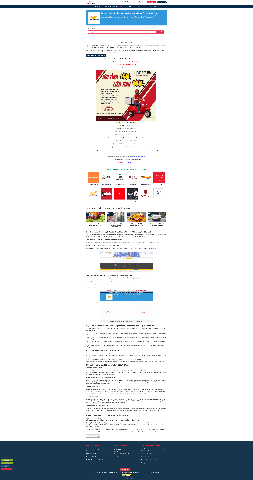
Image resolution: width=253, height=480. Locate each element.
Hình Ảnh (116, 451)
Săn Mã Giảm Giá (156, 472)
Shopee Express (93, 184)
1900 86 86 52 (125, 2)
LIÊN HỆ (149, 6)
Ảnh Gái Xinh (116, 449)
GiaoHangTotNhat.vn (130, 478)
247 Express (146, 201)
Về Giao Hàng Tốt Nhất (102, 472)
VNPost (118, 16)
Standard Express (106, 184)
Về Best (101, 6)
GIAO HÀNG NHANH (118, 147)
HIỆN (98, 436)
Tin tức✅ (116, 456)
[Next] (167, 221)
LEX (158, 201)
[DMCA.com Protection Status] (126, 475)
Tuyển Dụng (138, 472)
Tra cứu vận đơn (7, 463)
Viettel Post (159, 184)
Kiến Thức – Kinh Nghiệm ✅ (120, 453)
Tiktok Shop (133, 201)
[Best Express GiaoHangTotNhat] (91, 2)
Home (96, 6)
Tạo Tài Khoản (122, 6)
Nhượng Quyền (114, 6)
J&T (118, 201)
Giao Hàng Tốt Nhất (123, 278)
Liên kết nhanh (124, 469)
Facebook (5, 466)
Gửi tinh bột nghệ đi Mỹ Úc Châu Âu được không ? (136, 224)
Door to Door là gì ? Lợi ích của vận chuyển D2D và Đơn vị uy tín (116, 225)
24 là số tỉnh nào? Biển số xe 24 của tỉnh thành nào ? (157, 224)
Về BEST (94, 472)
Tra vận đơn (138, 6)
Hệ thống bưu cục (7, 460)
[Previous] (86, 221)
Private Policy (144, 472)
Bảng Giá (107, 6)
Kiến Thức (154, 6)
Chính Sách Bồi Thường (113, 472)
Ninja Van (106, 201)
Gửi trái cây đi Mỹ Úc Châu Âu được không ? (95, 224)
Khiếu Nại (132, 472)
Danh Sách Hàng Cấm (124, 472)
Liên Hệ (150, 472)
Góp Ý (145, 6)
